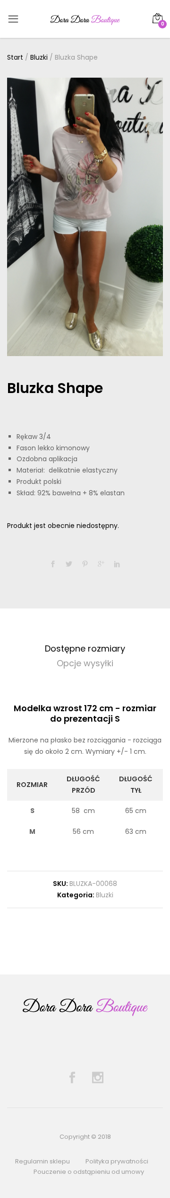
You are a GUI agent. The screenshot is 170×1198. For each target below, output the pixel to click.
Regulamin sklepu (42, 1161)
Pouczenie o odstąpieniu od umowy (89, 1171)
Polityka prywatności (116, 1161)
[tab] (85, 649)
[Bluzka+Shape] (69, 564)
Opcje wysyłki (85, 663)
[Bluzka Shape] (53, 564)
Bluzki (104, 895)
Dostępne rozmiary (85, 648)
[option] (85, 217)
